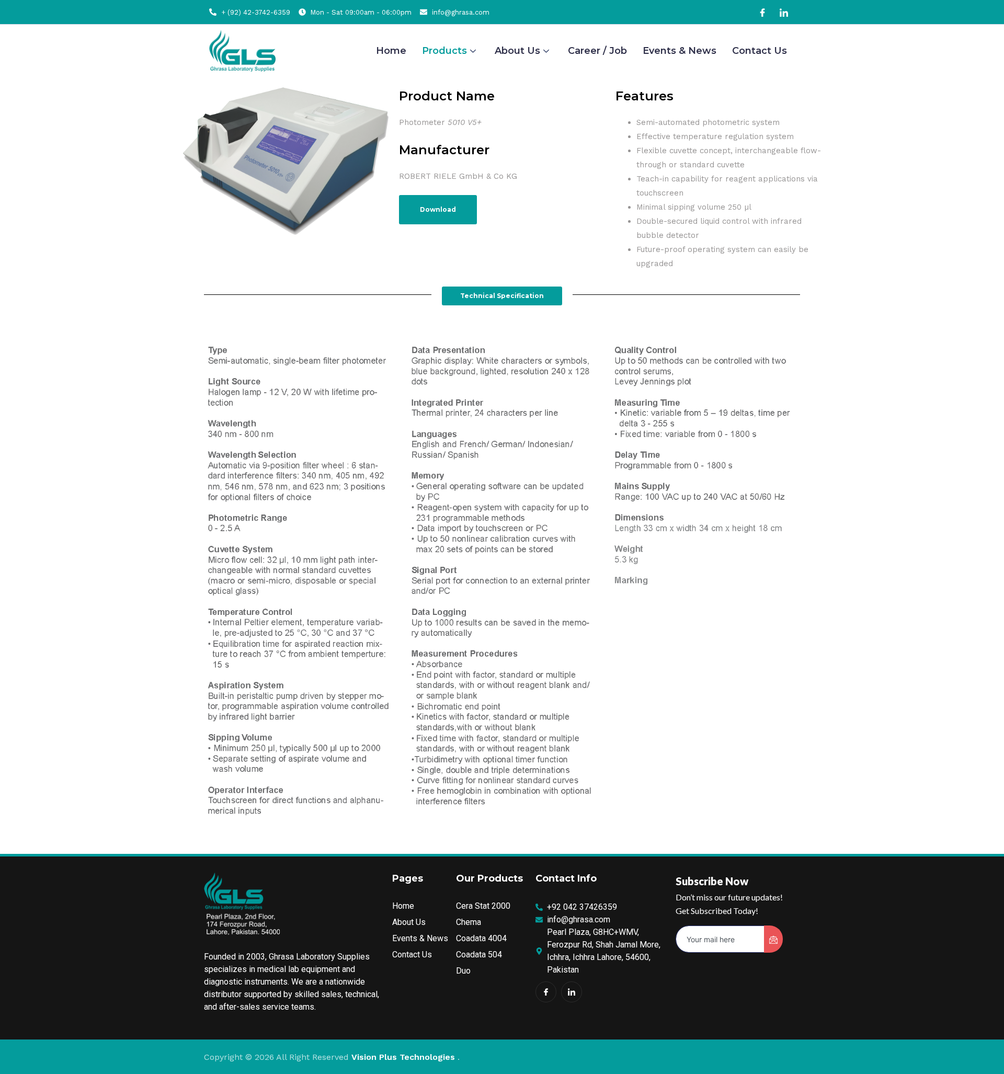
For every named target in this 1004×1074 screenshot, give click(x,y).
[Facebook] (762, 12)
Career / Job (597, 50)
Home (391, 50)
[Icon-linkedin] (571, 991)
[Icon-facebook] (545, 991)
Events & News (679, 50)
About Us (517, 50)
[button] (502, 296)
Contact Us (759, 50)
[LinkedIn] (784, 12)
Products (444, 50)
